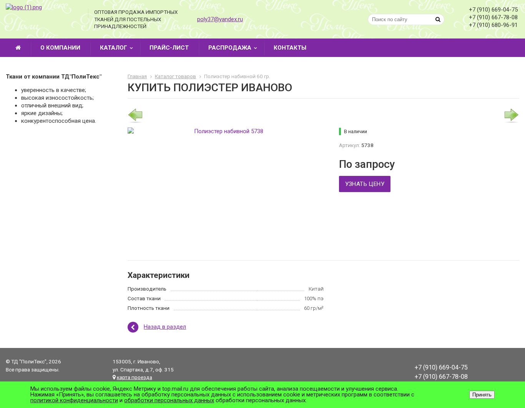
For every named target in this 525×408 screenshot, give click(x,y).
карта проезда (134, 377)
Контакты (290, 47)
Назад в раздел (165, 326)
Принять (482, 395)
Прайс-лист (169, 47)
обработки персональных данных (169, 400)
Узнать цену (364, 184)
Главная (137, 76)
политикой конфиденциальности (74, 400)
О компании (60, 47)
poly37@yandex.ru (220, 19)
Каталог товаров (175, 76)
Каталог (113, 47)
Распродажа (229, 47)
